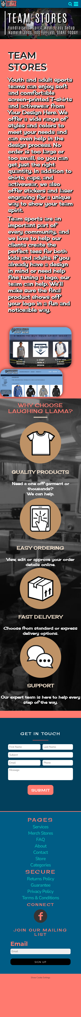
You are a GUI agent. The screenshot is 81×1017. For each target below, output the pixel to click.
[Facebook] (40, 916)
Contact (40, 852)
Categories (40, 865)
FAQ (40, 839)
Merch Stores (40, 833)
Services (41, 827)
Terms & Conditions (40, 898)
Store (40, 859)
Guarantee (40, 885)
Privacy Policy (40, 891)
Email (19, 943)
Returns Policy (40, 879)
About (40, 846)
